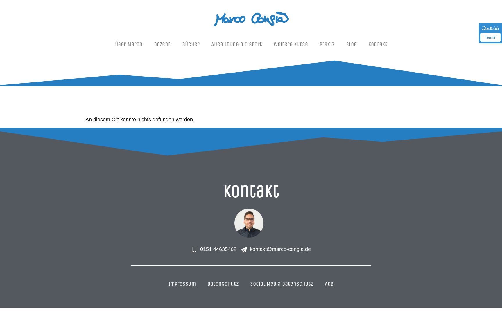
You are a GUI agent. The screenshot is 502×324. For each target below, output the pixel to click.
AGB (329, 283)
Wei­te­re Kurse (291, 44)
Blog (351, 44)
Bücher (191, 44)
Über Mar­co (128, 44)
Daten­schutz (223, 283)
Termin (490, 37)
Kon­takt (377, 44)
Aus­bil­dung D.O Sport (236, 44)
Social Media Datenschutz (281, 283)
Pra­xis (327, 44)
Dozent (162, 44)
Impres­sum (182, 283)
